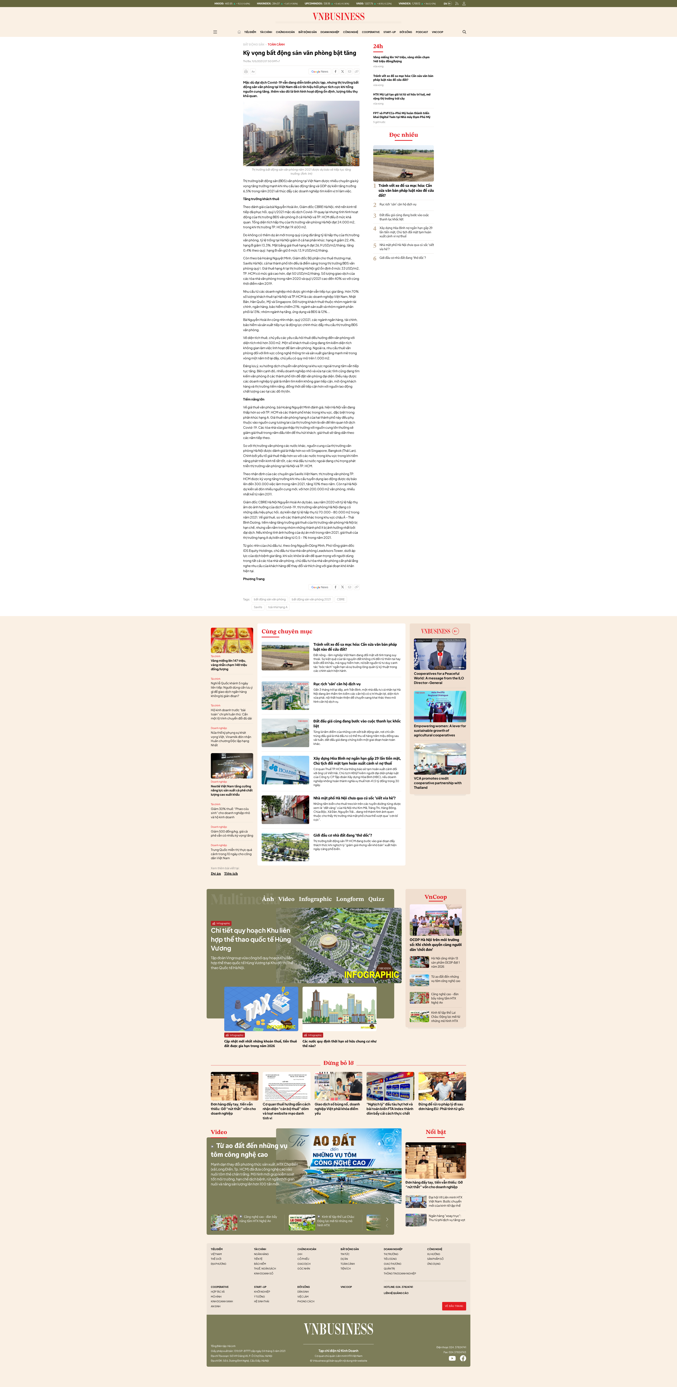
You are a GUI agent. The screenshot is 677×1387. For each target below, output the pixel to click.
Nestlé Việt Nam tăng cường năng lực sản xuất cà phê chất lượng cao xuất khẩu (232, 790)
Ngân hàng (261, 1254)
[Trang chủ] (239, 32)
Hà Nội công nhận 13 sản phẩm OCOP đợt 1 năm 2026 (445, 962)
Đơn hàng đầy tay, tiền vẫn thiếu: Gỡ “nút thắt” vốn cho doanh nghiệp (233, 1108)
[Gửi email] (349, 71)
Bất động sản (307, 32)
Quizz (376, 899)
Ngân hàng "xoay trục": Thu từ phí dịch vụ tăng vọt (447, 1218)
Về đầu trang (454, 1306)
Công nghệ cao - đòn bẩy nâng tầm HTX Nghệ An (445, 998)
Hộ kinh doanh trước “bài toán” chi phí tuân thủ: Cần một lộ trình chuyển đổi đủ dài (231, 714)
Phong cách (305, 1301)
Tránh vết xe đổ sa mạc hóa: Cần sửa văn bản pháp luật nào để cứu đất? (403, 78)
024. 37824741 (404, 1286)
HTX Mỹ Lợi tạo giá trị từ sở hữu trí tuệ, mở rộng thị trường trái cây (402, 96)
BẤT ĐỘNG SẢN (350, 1249)
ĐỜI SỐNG (303, 1286)
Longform (350, 899)
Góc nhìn (303, 1268)
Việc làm (303, 1296)
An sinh (215, 1306)
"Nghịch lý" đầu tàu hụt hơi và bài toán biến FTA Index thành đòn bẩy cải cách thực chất (390, 1108)
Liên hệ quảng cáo (396, 1293)
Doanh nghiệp (330, 32)
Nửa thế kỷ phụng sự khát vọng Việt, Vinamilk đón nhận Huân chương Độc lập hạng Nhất (231, 739)
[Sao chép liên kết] (356, 71)
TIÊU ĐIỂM (217, 1249)
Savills (258, 607)
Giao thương (392, 1263)
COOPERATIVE (219, 1286)
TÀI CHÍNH (260, 1249)
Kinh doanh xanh (222, 1301)
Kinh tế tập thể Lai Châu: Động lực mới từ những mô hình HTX (445, 1017)
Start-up (389, 32)
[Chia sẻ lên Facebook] (335, 71)
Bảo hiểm (260, 1263)
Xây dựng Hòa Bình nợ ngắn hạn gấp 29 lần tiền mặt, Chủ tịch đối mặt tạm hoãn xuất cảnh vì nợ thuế (406, 232)
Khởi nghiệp (262, 1291)
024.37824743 (457, 1352)
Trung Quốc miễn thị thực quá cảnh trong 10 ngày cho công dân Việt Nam (231, 854)
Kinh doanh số (263, 1273)
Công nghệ (350, 32)
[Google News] (320, 71)
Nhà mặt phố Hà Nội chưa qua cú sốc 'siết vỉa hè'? (354, 798)
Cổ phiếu (303, 1258)
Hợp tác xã (218, 1291)
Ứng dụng (434, 1263)
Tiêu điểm (250, 32)
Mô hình (216, 1296)
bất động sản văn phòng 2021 (311, 599)
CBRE (341, 599)
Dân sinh (303, 1291)
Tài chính (266, 32)
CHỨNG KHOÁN (306, 1249)
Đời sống (406, 32)
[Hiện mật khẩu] (374, 627)
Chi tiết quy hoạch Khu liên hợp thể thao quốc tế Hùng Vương (251, 939)
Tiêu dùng (390, 1258)
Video (286, 899)
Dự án (216, 874)
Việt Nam (216, 1254)
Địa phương (218, 1263)
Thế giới (216, 1258)
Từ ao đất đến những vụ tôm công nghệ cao (445, 979)
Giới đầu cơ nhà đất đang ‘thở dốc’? (403, 258)
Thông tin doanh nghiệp (400, 1273)
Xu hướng (433, 1254)
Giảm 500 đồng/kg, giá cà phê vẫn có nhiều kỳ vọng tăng (232, 833)
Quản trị (389, 1268)
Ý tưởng (259, 1296)
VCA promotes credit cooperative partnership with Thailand (438, 782)
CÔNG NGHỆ (434, 1249)
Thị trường (391, 1254)
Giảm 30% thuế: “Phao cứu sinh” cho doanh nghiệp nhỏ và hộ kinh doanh (230, 813)
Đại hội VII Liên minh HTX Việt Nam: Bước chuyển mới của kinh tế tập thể (445, 1201)
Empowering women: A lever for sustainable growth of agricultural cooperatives (440, 730)
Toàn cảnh (276, 44)
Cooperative (371, 32)
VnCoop (437, 32)
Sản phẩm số (435, 1258)
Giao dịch (303, 1263)
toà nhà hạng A (277, 607)
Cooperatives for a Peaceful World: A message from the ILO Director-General (439, 678)
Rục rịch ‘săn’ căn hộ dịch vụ (398, 204)
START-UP (260, 1286)
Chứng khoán (285, 32)
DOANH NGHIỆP (393, 1249)
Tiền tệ (258, 1258)
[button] (387, 1219)
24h (299, 1254)
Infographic (315, 899)
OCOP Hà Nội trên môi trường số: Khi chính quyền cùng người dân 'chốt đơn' (436, 944)
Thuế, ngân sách (265, 1268)
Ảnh (268, 899)
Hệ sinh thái (261, 1301)
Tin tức (345, 1254)
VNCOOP (346, 1286)
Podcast (422, 32)
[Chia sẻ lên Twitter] (342, 71)
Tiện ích (231, 874)
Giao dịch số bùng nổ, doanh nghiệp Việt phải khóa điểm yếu (337, 1108)
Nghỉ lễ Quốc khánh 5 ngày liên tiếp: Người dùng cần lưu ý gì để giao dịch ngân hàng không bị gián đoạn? (232, 689)
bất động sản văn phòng (270, 599)
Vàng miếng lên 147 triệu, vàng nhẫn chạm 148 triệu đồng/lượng (401, 59)
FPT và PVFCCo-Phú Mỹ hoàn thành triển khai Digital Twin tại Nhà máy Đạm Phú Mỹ (401, 115)
